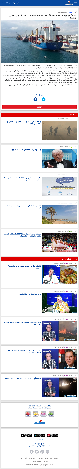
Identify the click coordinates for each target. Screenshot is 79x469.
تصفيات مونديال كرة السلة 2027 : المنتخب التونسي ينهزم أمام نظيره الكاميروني (22, 235)
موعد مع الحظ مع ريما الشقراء (30, 294)
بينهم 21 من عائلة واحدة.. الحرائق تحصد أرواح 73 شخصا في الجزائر (23, 123)
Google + (42, 452)
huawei (52, 435)
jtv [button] (18, 3)
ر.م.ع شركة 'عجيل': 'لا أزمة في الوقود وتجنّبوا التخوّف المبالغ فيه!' (24, 351)
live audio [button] (7, 3)
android (39, 435)
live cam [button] (14, 3)
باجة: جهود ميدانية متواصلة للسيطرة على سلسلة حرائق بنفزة (22, 323)
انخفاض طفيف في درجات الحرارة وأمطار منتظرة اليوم (23, 207)
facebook (32, 452)
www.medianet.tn (32, 464)
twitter (37, 452)
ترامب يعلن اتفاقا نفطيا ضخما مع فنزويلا (26, 150)
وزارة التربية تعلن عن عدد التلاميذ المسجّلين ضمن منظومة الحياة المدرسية (22, 179)
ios (26, 435)
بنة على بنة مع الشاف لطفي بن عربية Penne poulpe (24, 267)
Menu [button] (75, 3)
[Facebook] (35, 97)
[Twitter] (43, 97)
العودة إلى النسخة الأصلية (39, 461)
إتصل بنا (39, 439)
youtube (47, 452)
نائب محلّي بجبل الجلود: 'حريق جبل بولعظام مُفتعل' (22, 379)
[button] (69, 3)
